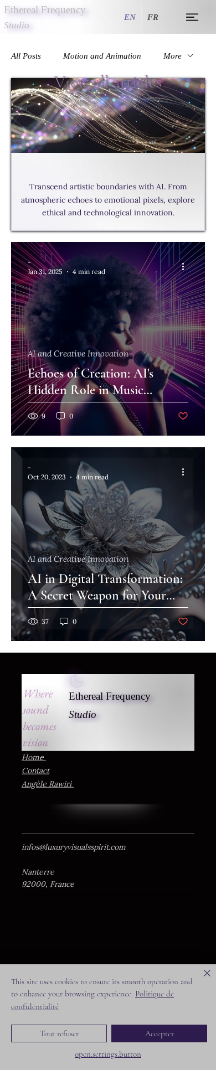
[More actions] (186, 266)
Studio (82, 714)
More (172, 55)
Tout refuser (59, 1033)
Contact (35, 770)
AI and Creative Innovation (78, 354)
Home (34, 757)
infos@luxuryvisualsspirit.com (74, 847)
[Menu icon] (192, 17)
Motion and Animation (102, 55)
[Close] (200, 979)
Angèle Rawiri (48, 783)
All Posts (26, 55)
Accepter (159, 1033)
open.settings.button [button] (108, 1054)
